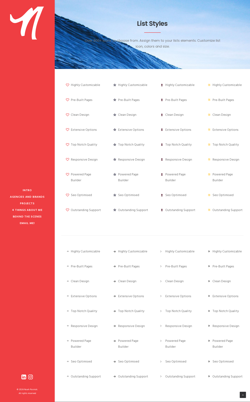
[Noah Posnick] (27, 23)
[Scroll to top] (243, 394)
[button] (24, 377)
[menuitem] (24, 377)
